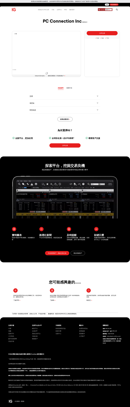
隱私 (24, 354)
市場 (53, 9)
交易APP (34, 331)
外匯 (9, 328)
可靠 (108, 38)
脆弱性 (29, 354)
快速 (98, 38)
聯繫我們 (105, 325)
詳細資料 (61, 88)
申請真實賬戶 (114, 4)
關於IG (81, 325)
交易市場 (11, 325)
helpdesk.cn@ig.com (114, 336)
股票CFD (11, 333)
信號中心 (58, 333)
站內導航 (13, 354)
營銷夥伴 (82, 333)
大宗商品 (11, 336)
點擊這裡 (114, 331)
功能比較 (35, 336)
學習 (65, 9)
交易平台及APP (37, 325)
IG (9, 354)
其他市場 (11, 341)
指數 (9, 331)
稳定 (103, 38)
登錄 (107, 4)
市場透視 (58, 325)
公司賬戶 (82, 336)
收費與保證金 (83, 328)
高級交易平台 (36, 333)
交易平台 (59, 9)
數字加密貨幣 (12, 339)
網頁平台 (35, 328)
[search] (117, 9)
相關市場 (69, 88)
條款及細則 (19, 354)
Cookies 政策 (35, 354)
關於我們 (71, 9)
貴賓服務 (82, 331)
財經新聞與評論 (61, 328)
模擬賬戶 (35, 339)
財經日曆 (58, 331)
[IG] (14, 9)
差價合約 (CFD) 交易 (43, 9)
